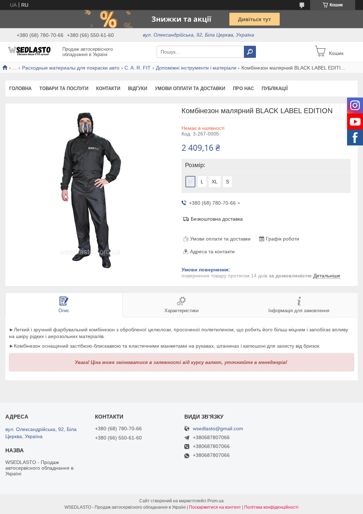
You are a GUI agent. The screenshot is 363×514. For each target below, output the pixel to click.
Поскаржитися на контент (215, 507)
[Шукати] (250, 52)
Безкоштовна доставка (217, 219)
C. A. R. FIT (137, 68)
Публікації (275, 88)
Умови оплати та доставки (190, 88)
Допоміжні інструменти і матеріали (196, 68)
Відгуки (137, 88)
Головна (20, 88)
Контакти (108, 88)
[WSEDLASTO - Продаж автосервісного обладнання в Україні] (31, 51)
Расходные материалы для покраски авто (70, 68)
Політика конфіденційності (271, 507)
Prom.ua (215, 500)
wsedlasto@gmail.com (218, 428)
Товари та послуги (63, 88)
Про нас (243, 88)
